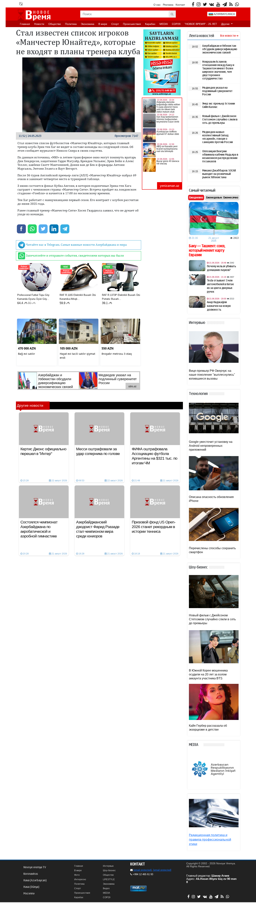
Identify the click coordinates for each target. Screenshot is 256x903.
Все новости (228, 35)
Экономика (87, 23)
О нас (157, 4)
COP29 (176, 23)
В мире (102, 23)
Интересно (80, 879)
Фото (77, 875)
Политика (71, 23)
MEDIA (163, 23)
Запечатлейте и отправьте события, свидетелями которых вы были (74, 255)
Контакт (180, 4)
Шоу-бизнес (109, 870)
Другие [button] (225, 23)
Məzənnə (28, 893)
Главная (25, 23)
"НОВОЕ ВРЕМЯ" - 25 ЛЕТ (201, 23)
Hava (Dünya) (31, 886)
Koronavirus (30, 873)
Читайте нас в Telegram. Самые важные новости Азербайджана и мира (76, 244)
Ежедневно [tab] (196, 197)
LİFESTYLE (109, 879)
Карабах (150, 23)
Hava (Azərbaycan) (34, 880)
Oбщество (54, 23)
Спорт (115, 23)
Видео (106, 888)
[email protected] (142, 870)
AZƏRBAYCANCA (224, 14)
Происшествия (132, 23)
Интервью (108, 866)
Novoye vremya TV (34, 867)
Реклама (168, 4)
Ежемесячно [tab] (230, 197)
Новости (39, 23)
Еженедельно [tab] (214, 197)
